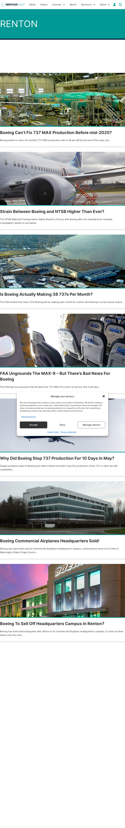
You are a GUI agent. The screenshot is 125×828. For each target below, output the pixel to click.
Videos (44, 4)
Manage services (28, 416)
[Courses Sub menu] (64, 4)
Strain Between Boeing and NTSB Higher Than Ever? (52, 211)
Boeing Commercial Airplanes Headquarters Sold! (49, 540)
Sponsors (86, 4)
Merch (73, 4)
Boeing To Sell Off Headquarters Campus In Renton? (52, 623)
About (103, 4)
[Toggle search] (120, 5)
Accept (34, 424)
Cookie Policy (53, 432)
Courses (56, 4)
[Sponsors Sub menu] (94, 4)
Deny (62, 424)
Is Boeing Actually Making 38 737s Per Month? (46, 294)
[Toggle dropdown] (114, 4)
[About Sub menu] (109, 4)
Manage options (91, 424)
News (32, 4)
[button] (103, 396)
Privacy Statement (68, 432)
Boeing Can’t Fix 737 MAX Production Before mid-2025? (56, 132)
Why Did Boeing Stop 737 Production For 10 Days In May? (57, 458)
